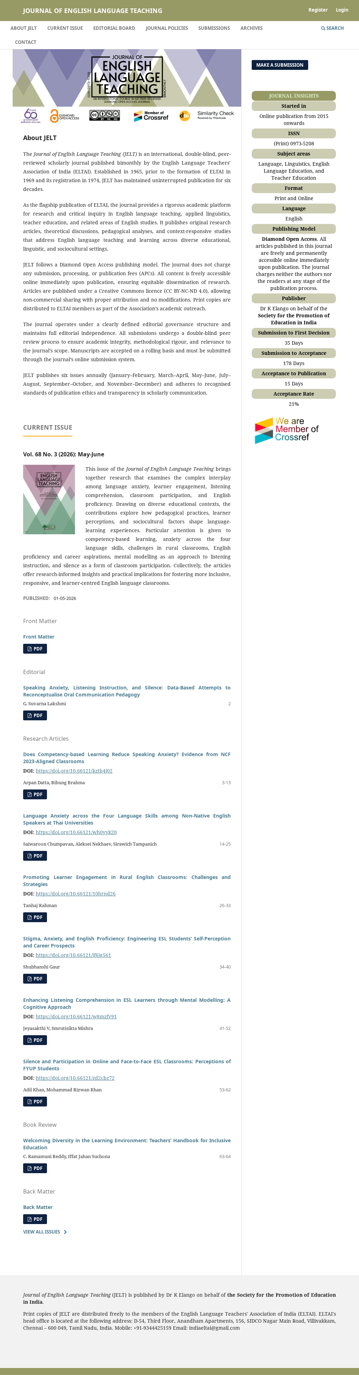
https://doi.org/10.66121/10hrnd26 (76, 893)
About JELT (24, 28)
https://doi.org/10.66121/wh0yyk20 (76, 832)
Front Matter (38, 636)
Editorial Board (114, 28)
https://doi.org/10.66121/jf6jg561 (73, 955)
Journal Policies (167, 28)
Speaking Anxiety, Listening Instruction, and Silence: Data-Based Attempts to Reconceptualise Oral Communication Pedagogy (127, 691)
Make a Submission (280, 65)
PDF (37, 649)
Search (334, 28)
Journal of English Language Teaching (92, 10)
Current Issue (65, 28)
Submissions (214, 28)
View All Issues (41, 1232)
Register (318, 10)
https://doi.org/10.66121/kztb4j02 (74, 770)
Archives (252, 28)
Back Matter (38, 1207)
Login (342, 10)
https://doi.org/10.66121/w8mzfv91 (76, 1016)
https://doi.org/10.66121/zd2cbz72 (75, 1078)
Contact (25, 42)
